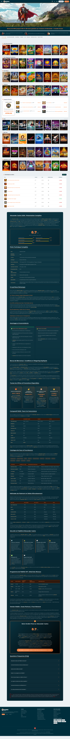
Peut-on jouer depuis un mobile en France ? (19, 677)
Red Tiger (53, 458)
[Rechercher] (55, 1)
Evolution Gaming (20, 458)
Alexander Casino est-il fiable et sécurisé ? (19, 660)
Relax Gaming (48, 458)
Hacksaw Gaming (36, 458)
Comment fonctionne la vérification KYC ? (18, 685)
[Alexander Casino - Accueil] (6, 1)
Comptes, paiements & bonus (41, 719)
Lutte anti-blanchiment (40, 714)
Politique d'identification (40, 716)
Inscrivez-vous (55, 716)
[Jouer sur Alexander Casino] (35, 15)
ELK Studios (23, 460)
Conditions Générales (24, 711)
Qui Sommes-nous (23, 710)
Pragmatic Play (13, 458)
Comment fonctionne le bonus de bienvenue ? (19, 664)
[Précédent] (65, 43)
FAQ (21, 714)
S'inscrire (66, 1)
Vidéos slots (55, 711)
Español (10, 714)
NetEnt (25, 458)
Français (3, 714)
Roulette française (56, 714)
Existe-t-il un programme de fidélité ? (18, 673)
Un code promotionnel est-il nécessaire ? (18, 689)
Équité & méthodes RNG (40, 715)
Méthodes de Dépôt (23, 716)
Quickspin (18, 460)
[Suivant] (67, 43)
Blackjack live (55, 715)
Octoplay (28, 460)
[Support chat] (57, 1)
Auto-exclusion (39, 711)
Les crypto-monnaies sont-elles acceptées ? (19, 681)
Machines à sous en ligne (57, 710)
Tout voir (62, 43)
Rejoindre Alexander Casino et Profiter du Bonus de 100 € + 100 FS (35, 650)
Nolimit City (42, 458)
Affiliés (22, 715)
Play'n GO (29, 458)
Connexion (61, 1)
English (7, 714)
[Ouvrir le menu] (2, 1)
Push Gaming (13, 460)
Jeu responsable (39, 710)
